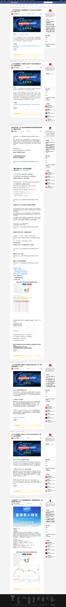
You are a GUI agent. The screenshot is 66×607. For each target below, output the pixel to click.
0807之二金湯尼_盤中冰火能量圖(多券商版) (50, 44)
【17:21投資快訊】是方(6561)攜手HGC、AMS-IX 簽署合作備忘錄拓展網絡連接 (50, 381)
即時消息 (33, 13)
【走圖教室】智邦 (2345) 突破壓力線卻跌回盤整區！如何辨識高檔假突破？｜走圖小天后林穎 (50, 521)
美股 (13, 4)
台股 (11, 4)
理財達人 (20, 4)
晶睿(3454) (17, 88)
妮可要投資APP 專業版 (17, 268)
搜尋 (52, 2)
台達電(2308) (37, 92)
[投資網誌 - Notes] (14, 2)
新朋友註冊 (29, 284)
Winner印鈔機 (17, 595)
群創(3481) (15, 390)
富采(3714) (15, 459)
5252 (46, 39)
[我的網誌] (54, 2)
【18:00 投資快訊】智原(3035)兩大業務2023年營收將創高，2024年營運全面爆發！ (50, 379)
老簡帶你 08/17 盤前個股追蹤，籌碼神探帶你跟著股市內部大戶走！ (50, 145)
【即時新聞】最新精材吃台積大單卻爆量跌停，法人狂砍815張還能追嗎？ (50, 29)
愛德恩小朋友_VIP (30, 503)
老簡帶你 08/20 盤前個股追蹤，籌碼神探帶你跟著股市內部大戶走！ (50, 147)
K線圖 (46, 37)
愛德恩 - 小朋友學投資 (18, 497)
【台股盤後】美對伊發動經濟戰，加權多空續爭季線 (50, 22)
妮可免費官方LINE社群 (21, 152)
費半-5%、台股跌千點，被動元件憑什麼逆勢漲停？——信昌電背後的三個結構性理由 (50, 27)
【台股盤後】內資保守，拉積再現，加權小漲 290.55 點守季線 (50, 24)
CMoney (2, 0)
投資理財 (12, 0)
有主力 (46, 95)
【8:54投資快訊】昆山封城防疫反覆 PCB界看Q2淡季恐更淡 (50, 384)
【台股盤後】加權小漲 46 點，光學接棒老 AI (50, 143)
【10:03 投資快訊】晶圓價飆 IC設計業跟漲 (50, 377)
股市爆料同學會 (8, 0)
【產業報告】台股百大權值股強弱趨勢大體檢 (50, 149)
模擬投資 (21, 0)
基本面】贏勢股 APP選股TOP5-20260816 (50, 152)
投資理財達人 (20, 124)
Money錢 (36, 4)
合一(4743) (17, 34)
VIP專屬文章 (23, 497)
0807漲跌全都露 (48, 46)
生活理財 (28, 4)
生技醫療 (29, 13)
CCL (18, 351)
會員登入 (24, 284)
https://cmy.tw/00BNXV (23, 170)
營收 (31, 13)
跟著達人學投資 (12, 7)
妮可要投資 (16, 124)
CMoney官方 (32, 4)
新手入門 (24, 4)
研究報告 (17, 4)
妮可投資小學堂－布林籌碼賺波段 (27, 174)
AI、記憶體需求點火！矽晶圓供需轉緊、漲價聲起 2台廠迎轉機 (50, 519)
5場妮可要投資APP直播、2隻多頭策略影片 (28, 176)
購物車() (62, 0)
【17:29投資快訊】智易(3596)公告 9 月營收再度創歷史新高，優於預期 (50, 386)
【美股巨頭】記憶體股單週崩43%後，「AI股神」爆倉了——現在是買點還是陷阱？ (50, 31)
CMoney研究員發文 (17, 7)
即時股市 (15, 0)
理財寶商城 (5, 0)
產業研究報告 (23, 7)
